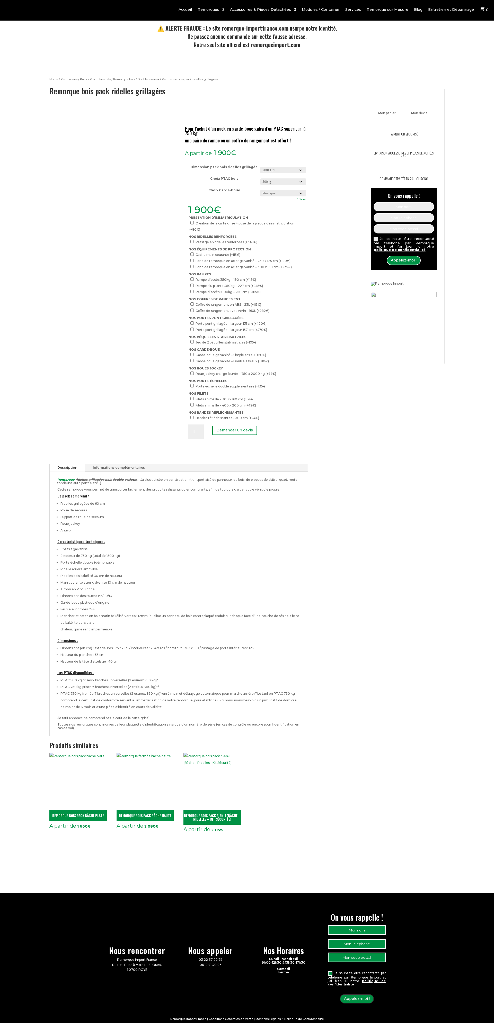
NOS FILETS (198, 393)
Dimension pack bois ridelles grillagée (224, 167)
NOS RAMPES (200, 274)
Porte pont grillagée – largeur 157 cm (231, 330)
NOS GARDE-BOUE (204, 349)
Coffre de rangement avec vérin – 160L (232, 311)
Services (353, 10)
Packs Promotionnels (95, 79)
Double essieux (148, 79)
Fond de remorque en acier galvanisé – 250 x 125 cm (243, 261)
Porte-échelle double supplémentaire (231, 386)
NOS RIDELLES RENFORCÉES (212, 236)
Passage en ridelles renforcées (226, 242)
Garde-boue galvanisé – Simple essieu (231, 355)
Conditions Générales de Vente (231, 1019)
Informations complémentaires (119, 467)
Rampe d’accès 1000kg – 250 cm (228, 292)
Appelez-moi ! (404, 260)
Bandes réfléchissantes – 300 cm (227, 418)
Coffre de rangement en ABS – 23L (228, 304)
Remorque (66, 480)
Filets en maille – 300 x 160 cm (225, 399)
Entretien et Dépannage (451, 10)
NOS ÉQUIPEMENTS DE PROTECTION (220, 249)
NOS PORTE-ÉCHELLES (208, 381)
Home (53, 79)
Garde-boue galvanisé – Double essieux (232, 361)
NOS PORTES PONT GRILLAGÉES (216, 318)
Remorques (208, 10)
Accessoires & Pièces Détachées (260, 10)
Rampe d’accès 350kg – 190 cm (226, 280)
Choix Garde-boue (224, 190)
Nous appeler (210, 950)
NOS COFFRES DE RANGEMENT (215, 299)
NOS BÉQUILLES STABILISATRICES (217, 337)
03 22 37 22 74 (210, 960)
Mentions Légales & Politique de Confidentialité (289, 1019)
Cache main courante (218, 255)
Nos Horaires (283, 950)
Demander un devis (234, 430)
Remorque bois (124, 79)
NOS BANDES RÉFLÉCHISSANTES (216, 412)
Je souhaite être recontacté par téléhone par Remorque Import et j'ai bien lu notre (404, 244)
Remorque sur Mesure (387, 10)
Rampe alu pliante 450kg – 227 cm (229, 286)
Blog (418, 10)
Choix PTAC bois (224, 178)
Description (67, 467)
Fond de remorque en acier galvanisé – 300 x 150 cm (244, 267)
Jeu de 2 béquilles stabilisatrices (227, 342)
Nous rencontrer (137, 950)
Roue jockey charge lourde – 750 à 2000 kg (236, 374)
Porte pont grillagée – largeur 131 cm (231, 323)
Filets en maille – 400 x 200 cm (226, 405)
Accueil (185, 10)
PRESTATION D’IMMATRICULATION (218, 217)
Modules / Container (321, 10)
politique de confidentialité (400, 250)
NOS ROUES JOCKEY (206, 368)
